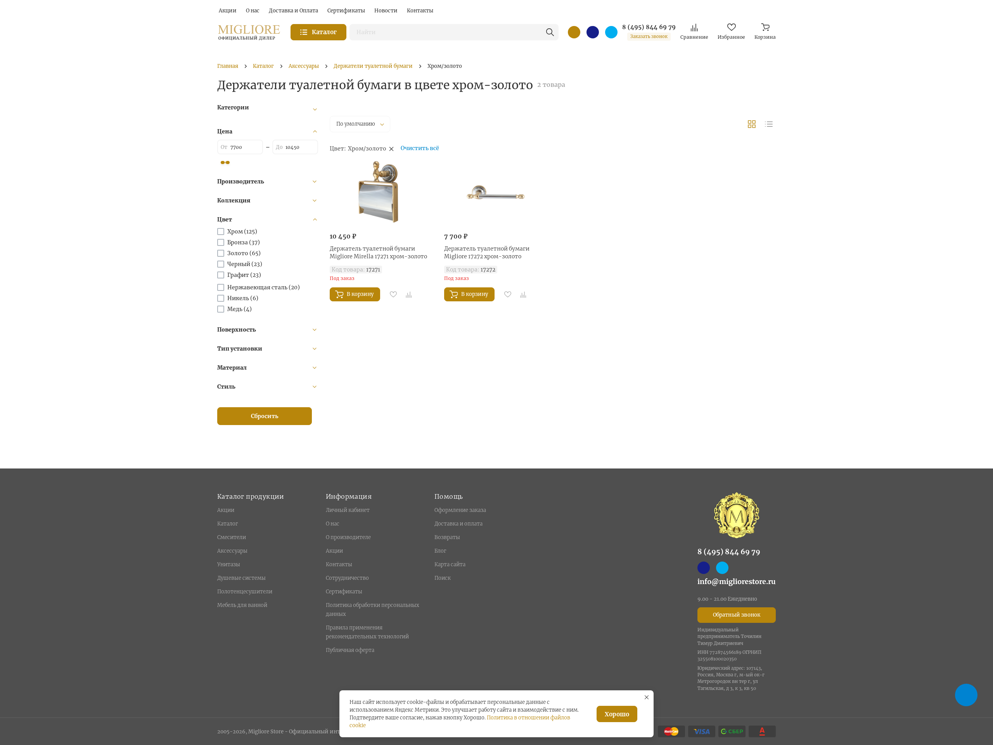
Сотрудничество (347, 578)
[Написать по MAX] (592, 32)
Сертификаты (344, 591)
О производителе (348, 537)
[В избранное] (393, 294)
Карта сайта (449, 564)
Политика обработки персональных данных (372, 609)
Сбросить (265, 416)
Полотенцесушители (244, 591)
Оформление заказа (460, 510)
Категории (233, 107)
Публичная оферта (350, 650)
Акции (225, 510)
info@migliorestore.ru (736, 581)
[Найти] (550, 32)
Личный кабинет (348, 510)
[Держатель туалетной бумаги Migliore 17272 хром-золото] (495, 193)
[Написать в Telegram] (611, 32)
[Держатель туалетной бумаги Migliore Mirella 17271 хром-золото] (381, 193)
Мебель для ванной (242, 605)
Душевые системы (241, 578)
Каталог (227, 523)
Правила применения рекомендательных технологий (367, 632)
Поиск (442, 578)
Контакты (339, 564)
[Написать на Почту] (574, 32)
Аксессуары (232, 551)
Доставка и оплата (458, 523)
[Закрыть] (647, 697)
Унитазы (228, 564)
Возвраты (447, 537)
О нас (332, 523)
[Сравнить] (409, 294)
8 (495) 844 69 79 (649, 27)
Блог (440, 551)
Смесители (231, 537)
